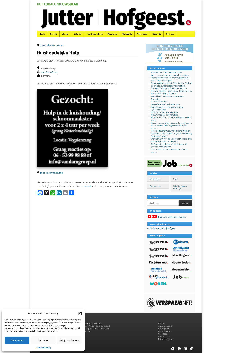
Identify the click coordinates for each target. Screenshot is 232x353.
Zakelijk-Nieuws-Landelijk (180, 187)
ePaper (65, 34)
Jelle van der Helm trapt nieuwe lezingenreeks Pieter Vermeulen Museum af (171, 92)
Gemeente (127, 34)
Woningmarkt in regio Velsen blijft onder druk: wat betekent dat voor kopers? (171, 140)
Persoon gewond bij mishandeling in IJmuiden (171, 123)
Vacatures (112, 34)
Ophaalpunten (164, 331)
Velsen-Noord (95, 323)
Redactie (156, 34)
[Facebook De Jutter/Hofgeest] (172, 349)
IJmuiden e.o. (155, 179)
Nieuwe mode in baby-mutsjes (164, 115)
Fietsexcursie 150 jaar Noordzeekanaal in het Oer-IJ (171, 119)
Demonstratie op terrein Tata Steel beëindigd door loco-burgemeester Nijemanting (171, 84)
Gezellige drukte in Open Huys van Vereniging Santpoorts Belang (171, 135)
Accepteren (17, 340)
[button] (79, 313)
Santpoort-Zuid (91, 328)
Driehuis (103, 328)
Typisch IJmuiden (158, 109)
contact (87, 186)
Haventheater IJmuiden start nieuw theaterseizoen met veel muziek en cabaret (170, 74)
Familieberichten (94, 34)
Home (42, 34)
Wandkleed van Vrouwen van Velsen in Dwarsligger (168, 97)
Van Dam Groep (49, 72)
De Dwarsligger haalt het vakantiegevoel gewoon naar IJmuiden (169, 145)
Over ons (170, 34)
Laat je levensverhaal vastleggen (165, 104)
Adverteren (142, 34)
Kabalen (77, 34)
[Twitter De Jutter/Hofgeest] (179, 349)
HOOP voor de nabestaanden (164, 112)
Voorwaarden (164, 336)
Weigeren (43, 340)
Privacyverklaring (43, 347)
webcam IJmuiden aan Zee (172, 217)
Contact (161, 323)
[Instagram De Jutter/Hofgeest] (185, 349)
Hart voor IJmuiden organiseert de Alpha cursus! (169, 127)
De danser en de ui (159, 101)
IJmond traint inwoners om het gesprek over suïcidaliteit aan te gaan (170, 79)
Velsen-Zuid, (94, 326)
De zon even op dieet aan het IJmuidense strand (169, 150)
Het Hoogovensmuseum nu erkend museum (170, 130)
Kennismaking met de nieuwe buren (167, 107)
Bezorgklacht (164, 328)
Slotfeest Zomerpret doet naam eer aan (169, 88)
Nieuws (53, 34)
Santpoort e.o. (156, 186)
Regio (175, 179)
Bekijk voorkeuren (69, 340)
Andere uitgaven (165, 326)
